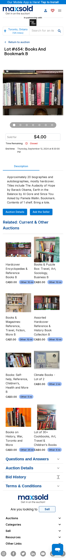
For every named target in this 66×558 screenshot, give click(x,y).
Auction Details (15, 211)
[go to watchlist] (52, 11)
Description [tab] (21, 166)
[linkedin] (33, 554)
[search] (59, 31)
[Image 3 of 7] (27, 125)
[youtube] (43, 554)
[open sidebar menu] (59, 11)
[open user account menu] (45, 11)
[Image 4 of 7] (33, 125)
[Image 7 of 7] (52, 125)
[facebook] (13, 554)
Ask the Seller (41, 211)
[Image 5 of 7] (39, 125)
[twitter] (23, 554)
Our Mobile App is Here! (33, 2)
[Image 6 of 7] (46, 125)
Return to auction (19, 42)
